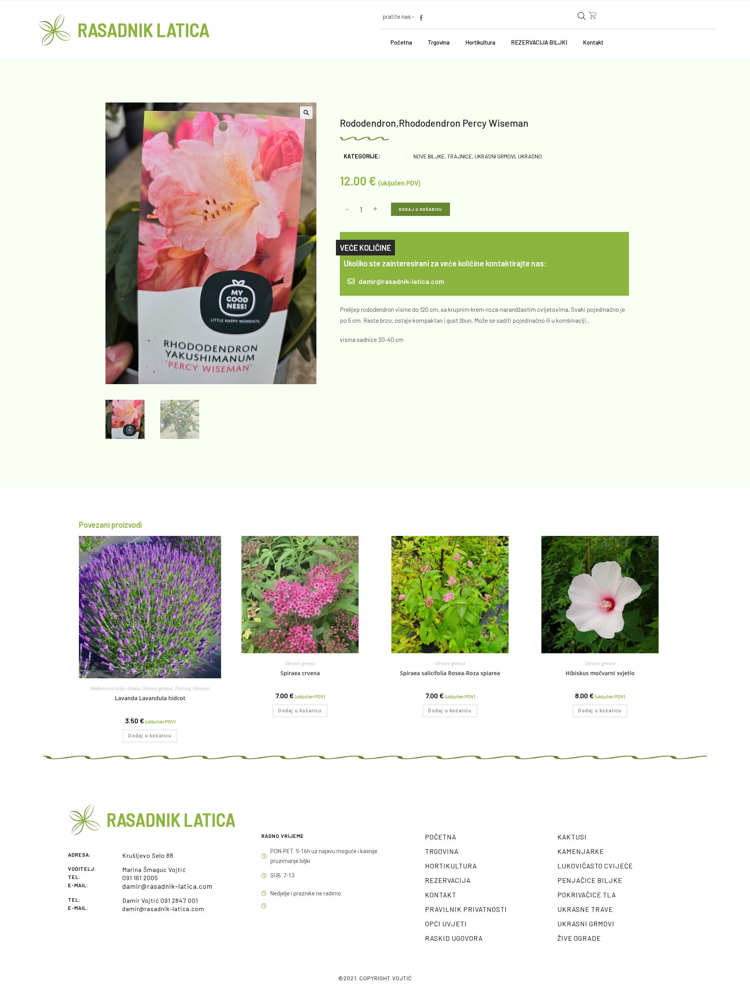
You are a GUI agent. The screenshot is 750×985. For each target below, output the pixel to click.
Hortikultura (480, 42)
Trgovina (439, 42)
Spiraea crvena (300, 673)
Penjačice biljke (589, 880)
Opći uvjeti (446, 923)
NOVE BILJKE (429, 156)
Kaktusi (572, 837)
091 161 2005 (140, 877)
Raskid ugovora (454, 938)
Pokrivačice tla (586, 895)
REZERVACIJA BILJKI (539, 42)
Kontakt (593, 42)
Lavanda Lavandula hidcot (150, 698)
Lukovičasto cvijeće (595, 866)
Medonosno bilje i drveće (114, 688)
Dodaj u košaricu (420, 209)
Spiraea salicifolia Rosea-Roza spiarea (450, 673)
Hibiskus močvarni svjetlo (600, 673)
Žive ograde (579, 938)
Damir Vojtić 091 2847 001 (160, 900)
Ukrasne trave (585, 909)
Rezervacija (448, 880)
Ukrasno (530, 156)
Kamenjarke (580, 851)
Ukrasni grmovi (495, 156)
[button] (306, 112)
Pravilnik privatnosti (466, 909)
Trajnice (459, 156)
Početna (401, 42)
